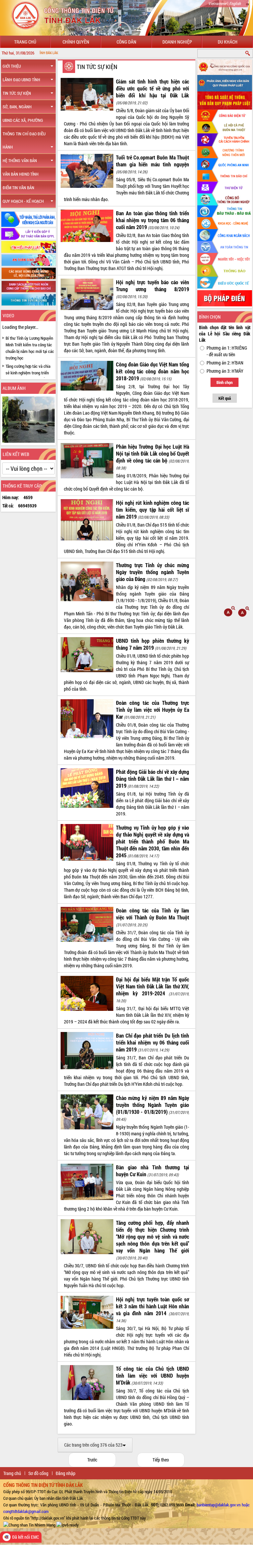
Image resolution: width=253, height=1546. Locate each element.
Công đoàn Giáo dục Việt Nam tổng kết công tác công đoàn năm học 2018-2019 (152, 371)
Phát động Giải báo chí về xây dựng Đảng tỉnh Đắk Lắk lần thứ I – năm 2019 (152, 778)
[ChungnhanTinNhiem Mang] (29, 1525)
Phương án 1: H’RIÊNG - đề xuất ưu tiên (227, 351)
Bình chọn (224, 382)
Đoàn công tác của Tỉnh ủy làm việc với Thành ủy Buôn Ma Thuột (152, 914)
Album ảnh (14, 388)
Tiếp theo (161, 1460)
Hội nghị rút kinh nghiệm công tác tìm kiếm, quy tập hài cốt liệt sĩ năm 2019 (152, 509)
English (235, 3)
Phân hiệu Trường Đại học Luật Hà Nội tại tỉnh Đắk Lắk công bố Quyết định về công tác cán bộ (152, 453)
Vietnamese (217, 3)
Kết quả (224, 398)
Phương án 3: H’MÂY (225, 371)
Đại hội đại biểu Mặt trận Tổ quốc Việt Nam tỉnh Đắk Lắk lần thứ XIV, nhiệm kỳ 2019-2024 (152, 986)
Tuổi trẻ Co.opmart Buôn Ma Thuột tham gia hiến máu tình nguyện (152, 161)
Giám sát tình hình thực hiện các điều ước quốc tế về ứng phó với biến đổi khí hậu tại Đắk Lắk (152, 88)
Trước (92, 1460)
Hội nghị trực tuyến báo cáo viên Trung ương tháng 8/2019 (152, 285)
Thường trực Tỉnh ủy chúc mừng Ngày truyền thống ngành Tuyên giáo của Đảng (152, 572)
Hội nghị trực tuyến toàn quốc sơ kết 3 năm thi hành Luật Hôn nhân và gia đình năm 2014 (152, 1306)
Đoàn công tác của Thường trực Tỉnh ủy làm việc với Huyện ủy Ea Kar (152, 709)
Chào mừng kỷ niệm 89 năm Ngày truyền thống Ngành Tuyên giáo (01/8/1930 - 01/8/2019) (152, 1104)
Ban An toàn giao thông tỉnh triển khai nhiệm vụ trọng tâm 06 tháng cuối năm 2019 (152, 220)
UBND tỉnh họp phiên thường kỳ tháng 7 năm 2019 (152, 644)
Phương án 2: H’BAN (225, 363)
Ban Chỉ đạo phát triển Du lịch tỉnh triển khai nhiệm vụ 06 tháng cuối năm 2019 (152, 1042)
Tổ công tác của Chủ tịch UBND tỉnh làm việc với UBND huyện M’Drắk (152, 1375)
